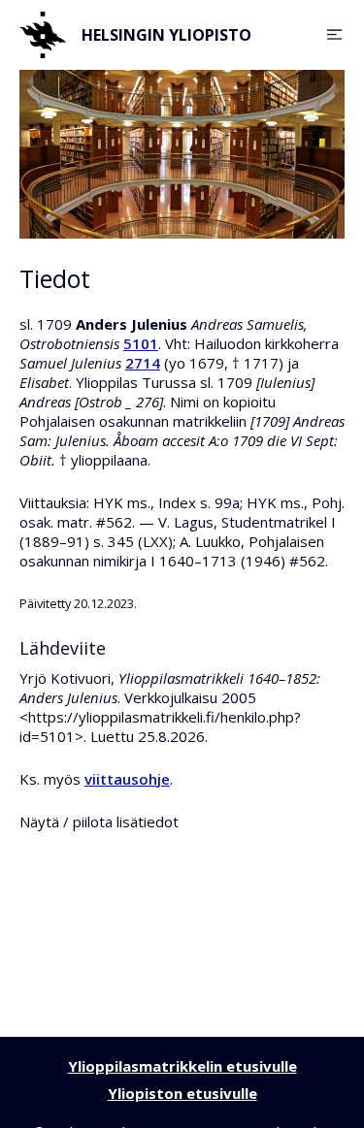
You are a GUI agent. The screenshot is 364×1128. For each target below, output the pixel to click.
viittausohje (127, 779)
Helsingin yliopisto (166, 35)
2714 (142, 362)
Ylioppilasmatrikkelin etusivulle (182, 1066)
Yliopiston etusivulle (182, 1093)
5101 (140, 343)
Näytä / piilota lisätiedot (99, 821)
